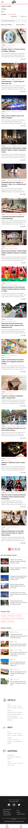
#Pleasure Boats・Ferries (8, 618)
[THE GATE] (14, 2)
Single (8, 759)
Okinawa (20, 708)
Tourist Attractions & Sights (14, 714)
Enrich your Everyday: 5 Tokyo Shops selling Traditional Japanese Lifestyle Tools (14, 253)
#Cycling (4, 615)
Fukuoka (14, 708)
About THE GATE (7, 809)
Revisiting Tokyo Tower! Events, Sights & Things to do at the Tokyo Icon (18, 594)
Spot (21, 827)
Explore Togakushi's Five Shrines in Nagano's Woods (18, 568)
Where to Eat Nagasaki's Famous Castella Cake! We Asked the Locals (18, 673)
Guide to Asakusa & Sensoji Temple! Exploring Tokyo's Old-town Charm (17, 586)
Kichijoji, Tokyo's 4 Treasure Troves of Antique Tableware (13, 50)
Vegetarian (18, 757)
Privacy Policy (6, 811)
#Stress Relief (20, 618)
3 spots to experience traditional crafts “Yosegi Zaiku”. (12, 397)
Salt (8, 765)
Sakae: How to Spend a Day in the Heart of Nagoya (12, 117)
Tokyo (15, 706)
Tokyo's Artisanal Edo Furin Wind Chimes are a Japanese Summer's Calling (12, 361)
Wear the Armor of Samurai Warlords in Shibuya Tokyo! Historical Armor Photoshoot (13, 497)
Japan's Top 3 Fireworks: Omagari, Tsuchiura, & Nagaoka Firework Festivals (18, 561)
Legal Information (21, 814)
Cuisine (9, 743)
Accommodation (18, 741)
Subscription (10, 757)
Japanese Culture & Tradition (14, 712)
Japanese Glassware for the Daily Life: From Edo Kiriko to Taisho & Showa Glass (12, 533)
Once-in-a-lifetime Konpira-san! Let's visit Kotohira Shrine (13, 429)
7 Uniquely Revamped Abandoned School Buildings (12, 217)
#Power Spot (11, 615)
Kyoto (19, 706)
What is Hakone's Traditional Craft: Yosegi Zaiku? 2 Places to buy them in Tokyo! (18, 654)
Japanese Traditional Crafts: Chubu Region (13, 463)
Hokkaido (9, 706)
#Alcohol (19, 615)
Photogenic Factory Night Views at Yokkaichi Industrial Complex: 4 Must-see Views (18, 578)
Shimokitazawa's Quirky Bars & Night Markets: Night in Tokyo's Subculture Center (13, 150)
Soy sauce (20, 763)
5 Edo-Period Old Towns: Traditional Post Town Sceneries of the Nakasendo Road (18, 602)
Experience (15, 739)
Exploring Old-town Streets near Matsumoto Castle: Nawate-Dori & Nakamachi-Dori (12, 325)
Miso (15, 763)
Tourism (9, 739)
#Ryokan (4, 621)
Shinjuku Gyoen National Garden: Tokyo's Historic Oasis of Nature (18, 644)
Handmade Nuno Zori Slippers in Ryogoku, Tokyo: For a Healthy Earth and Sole (13, 184)
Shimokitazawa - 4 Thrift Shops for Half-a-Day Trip (12, 82)
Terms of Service (7, 813)
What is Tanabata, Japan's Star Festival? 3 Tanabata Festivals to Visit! (18, 683)
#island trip (11, 621)
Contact (18, 812)
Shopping (9, 720)
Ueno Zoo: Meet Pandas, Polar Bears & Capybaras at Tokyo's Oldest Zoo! (18, 663)
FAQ (18, 810)
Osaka (9, 708)
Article (7, 827)
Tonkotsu (9, 763)
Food (21, 718)
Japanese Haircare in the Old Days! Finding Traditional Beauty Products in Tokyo (13, 289)
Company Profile (7, 815)
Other (12, 765)
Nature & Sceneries (12, 716)
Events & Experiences (12, 718)
